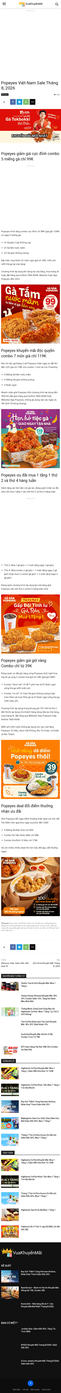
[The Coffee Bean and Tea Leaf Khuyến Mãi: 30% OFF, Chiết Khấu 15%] (10, 1024)
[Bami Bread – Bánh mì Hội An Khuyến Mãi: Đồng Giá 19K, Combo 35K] (10, 1292)
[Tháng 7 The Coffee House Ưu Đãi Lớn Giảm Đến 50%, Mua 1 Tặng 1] (10, 1140)
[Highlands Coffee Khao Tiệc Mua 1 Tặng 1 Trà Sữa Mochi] (10, 1090)
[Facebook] (13, 102)
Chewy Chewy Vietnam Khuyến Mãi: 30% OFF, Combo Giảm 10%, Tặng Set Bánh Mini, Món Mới (39, 998)
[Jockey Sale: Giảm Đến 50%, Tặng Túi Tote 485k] (10, 1334)
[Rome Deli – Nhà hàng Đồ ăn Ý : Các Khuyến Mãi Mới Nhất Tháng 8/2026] (10, 1309)
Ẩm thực (5, 94)
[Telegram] (19, 102)
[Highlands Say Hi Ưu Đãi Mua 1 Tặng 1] (10, 1215)
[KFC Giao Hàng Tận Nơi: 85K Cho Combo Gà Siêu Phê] (10, 1050)
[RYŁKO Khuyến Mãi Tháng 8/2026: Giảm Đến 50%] (10, 1350)
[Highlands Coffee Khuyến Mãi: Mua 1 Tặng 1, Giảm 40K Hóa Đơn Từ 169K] (10, 1073)
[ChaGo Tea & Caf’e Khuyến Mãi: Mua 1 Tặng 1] (10, 986)
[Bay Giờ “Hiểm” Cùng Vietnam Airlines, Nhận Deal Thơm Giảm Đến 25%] (10, 1106)
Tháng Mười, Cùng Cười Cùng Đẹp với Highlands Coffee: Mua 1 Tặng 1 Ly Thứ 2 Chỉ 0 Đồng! (40, 1011)
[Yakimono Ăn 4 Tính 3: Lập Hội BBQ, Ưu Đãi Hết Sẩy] (10, 1231)
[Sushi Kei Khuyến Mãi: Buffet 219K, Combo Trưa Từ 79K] (10, 1037)
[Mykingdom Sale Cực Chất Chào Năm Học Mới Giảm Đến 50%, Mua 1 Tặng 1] (10, 1123)
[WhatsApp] (26, 102)
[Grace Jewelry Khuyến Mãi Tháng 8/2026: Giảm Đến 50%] (10, 1366)
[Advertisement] (30, 42)
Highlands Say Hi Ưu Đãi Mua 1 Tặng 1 (38, 1210)
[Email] (32, 102)
